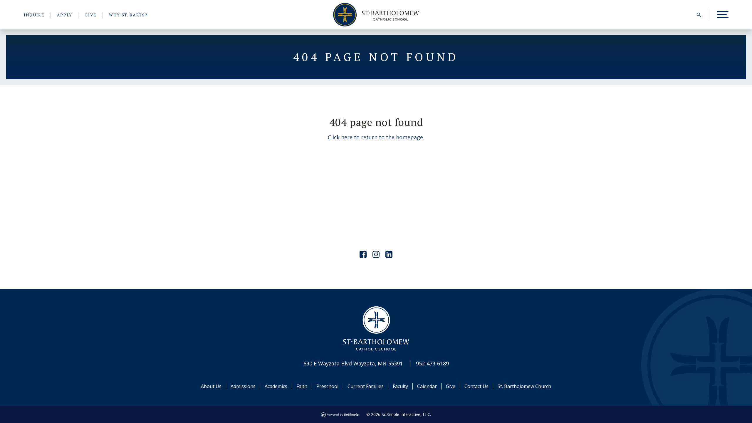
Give (91, 15)
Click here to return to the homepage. (376, 137)
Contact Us (476, 386)
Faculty (400, 386)
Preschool (327, 386)
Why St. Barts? (128, 15)
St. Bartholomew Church (524, 386)
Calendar (427, 386)
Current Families (366, 386)
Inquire (34, 15)
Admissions (243, 386)
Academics (276, 386)
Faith (301, 386)
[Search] (699, 15)
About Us (211, 386)
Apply (64, 15)
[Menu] (722, 14)
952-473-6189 (432, 363)
